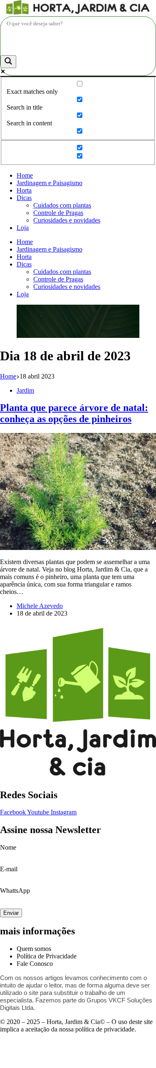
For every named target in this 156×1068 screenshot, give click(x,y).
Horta (24, 190)
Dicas (24, 197)
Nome (8, 847)
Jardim (25, 390)
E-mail (8, 868)
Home (25, 175)
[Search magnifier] (8, 61)
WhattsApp (15, 890)
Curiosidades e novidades (66, 220)
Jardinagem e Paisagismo (49, 182)
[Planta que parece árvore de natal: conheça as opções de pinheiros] (78, 547)
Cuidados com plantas (62, 205)
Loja (23, 227)
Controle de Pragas (58, 212)
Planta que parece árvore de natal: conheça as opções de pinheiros (74, 413)
